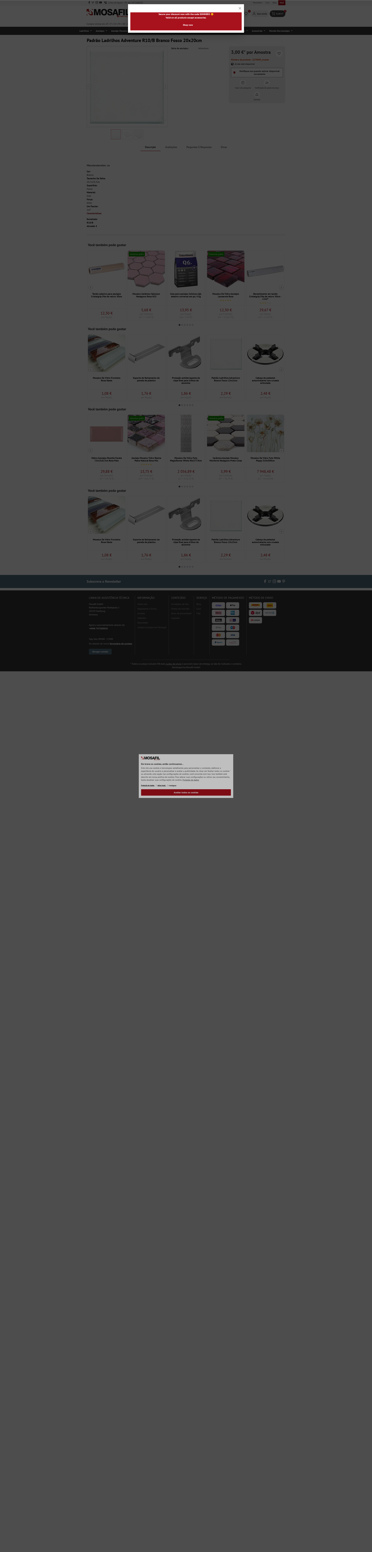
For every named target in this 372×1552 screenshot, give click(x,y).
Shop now (188, 24)
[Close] (240, 8)
